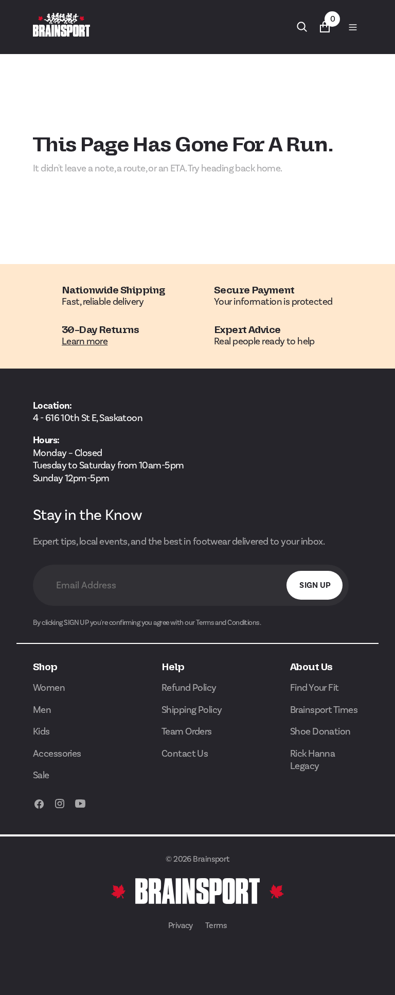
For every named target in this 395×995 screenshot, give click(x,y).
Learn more (84, 341)
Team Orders (186, 731)
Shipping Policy (191, 709)
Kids (41, 731)
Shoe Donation (320, 731)
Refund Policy (189, 687)
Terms (216, 925)
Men (42, 709)
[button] (352, 27)
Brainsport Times (323, 709)
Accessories (57, 753)
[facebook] (39, 808)
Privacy (180, 925)
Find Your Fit (314, 687)
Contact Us (184, 753)
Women (49, 687)
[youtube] (80, 808)
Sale (41, 775)
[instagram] (59, 808)
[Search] (302, 26)
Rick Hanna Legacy (312, 759)
